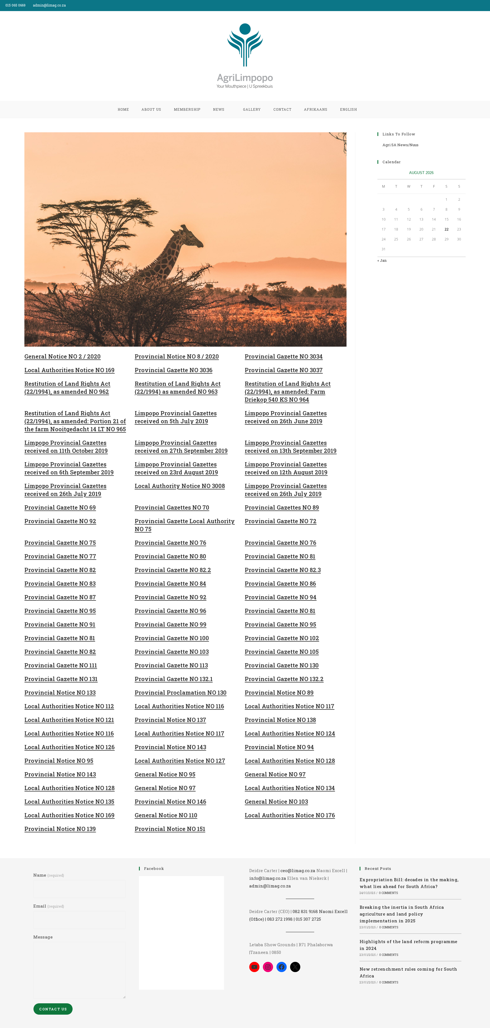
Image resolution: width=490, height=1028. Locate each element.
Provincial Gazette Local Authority (185, 521)
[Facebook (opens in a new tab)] (482, 5)
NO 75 (143, 529)
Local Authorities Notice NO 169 (69, 370)
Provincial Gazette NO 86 (280, 583)
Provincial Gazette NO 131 (61, 678)
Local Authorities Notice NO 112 (69, 706)
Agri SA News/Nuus (401, 144)
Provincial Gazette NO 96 (170, 610)
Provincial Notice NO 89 (279, 692)
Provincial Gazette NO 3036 (173, 370)
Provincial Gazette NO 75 (60, 542)
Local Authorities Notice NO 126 (69, 747)
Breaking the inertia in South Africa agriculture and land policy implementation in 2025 (402, 914)
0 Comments (388, 893)
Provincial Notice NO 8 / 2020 (177, 356)
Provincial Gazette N (54, 521)
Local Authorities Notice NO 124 (290, 733)
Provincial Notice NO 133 (60, 692)
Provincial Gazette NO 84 (170, 583)
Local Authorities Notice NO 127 (180, 760)
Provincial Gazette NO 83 (60, 583)
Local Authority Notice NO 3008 (180, 485)
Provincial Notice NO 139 (60, 828)
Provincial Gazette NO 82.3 (283, 569)
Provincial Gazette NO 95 (60, 610)
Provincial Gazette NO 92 (170, 597)
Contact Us (53, 1009)
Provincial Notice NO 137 (170, 719)
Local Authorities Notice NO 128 (290, 760)
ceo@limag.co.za (297, 870)
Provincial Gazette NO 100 (172, 638)
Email (48, 906)
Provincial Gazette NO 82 (60, 569)
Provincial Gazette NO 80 (170, 556)
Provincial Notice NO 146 (170, 801)
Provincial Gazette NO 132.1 (174, 678)
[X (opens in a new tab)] (475, 5)
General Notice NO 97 (275, 774)
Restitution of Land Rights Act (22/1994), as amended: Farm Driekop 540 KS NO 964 (288, 391)
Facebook (154, 868)
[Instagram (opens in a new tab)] (487, 5)
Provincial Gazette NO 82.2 (173, 569)
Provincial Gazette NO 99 (170, 624)
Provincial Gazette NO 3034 (284, 356)
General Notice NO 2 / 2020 (62, 356)
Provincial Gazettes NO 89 (282, 507)
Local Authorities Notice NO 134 (290, 788)
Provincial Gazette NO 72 (280, 521)
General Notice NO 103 (276, 801)
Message (43, 937)
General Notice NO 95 (165, 774)
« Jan (381, 260)
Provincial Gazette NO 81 (280, 556)
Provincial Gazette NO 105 (282, 651)
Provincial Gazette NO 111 (60, 665)
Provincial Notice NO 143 (170, 747)
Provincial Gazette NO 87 (60, 597)
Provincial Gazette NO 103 (172, 651)
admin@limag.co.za (270, 886)
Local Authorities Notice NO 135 (69, 801)
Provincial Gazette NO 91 (59, 624)
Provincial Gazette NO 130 (282, 665)
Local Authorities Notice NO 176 (290, 815)
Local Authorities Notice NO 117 (289, 706)
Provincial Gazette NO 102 (282, 638)
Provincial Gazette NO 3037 (284, 370)
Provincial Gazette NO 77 (60, 556)
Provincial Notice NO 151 (170, 828)
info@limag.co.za (267, 878)
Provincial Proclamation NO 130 (181, 692)
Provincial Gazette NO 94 (280, 597)
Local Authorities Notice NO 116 (179, 706)
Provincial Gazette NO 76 (170, 542)
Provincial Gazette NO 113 (171, 665)
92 (92, 521)
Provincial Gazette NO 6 (58, 507)
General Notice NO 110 (166, 815)
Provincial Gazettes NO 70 (172, 507)
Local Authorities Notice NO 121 (69, 719)
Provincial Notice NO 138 (280, 719)
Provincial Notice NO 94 (279, 747)
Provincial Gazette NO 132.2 (284, 678)
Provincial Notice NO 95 (58, 760)
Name (48, 875)
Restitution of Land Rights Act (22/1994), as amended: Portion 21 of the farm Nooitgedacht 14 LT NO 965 (75, 421)
